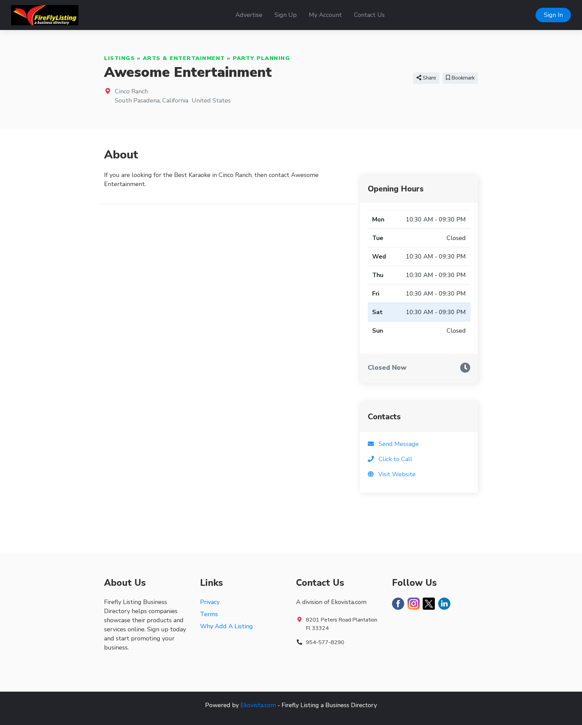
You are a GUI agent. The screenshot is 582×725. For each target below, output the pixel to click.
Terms (209, 614)
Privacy (210, 602)
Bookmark (462, 78)
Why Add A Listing (226, 626)
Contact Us (369, 15)
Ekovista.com (258, 705)
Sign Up (285, 15)
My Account (325, 15)
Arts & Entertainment (184, 58)
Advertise (248, 15)
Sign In (553, 15)
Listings (119, 58)
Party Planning (261, 58)
